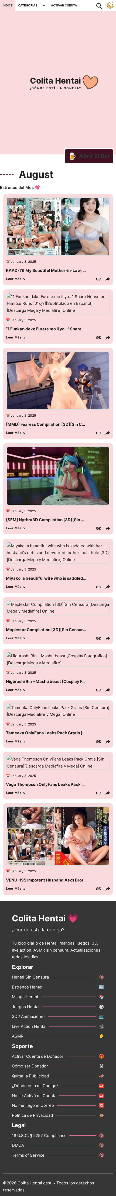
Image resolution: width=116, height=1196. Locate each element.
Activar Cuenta (64, 5)
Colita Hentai (55, 80)
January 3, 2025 (23, 262)
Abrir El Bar (89, 156)
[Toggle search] (102, 5)
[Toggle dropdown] (44, 5)
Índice (8, 5)
